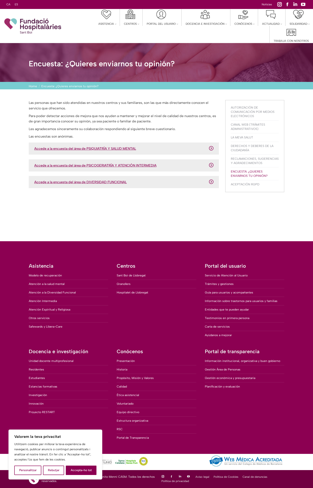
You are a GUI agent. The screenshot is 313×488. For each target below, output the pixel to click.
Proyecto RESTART (42, 412)
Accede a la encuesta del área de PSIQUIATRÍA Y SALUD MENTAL (85, 149)
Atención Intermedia (43, 301)
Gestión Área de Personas (222, 369)
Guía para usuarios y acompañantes (229, 292)
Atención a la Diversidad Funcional (52, 292)
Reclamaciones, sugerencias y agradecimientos (255, 161)
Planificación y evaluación (222, 386)
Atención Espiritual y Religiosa (49, 309)
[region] (55, 454)
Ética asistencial (128, 395)
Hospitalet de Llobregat (132, 292)
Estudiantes (37, 378)
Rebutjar (53, 470)
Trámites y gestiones (219, 284)
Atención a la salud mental (47, 284)
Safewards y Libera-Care (45, 326)
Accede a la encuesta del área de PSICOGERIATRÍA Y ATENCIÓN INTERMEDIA (95, 165)
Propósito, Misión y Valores (135, 378)
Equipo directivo (128, 412)
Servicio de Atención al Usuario (226, 275)
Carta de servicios (217, 326)
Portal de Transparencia (133, 438)
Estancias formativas (43, 386)
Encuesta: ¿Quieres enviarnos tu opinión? (249, 174)
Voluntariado (125, 403)
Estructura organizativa (132, 421)
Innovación (36, 403)
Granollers (124, 284)
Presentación (126, 361)
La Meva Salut (242, 137)
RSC (120, 429)
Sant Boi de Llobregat (131, 275)
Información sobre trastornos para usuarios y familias (241, 301)
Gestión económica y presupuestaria (230, 378)
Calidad (122, 386)
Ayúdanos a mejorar (218, 335)
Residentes (36, 369)
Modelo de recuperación (45, 275)
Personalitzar (28, 470)
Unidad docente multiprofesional (51, 361)
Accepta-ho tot (81, 470)
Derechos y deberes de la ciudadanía (252, 148)
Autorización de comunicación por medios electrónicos (252, 112)
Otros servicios (39, 318)
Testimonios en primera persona (227, 318)
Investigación (38, 395)
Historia (122, 369)
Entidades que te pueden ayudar (227, 309)
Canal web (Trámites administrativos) (248, 127)
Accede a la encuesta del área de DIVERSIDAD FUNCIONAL (80, 182)
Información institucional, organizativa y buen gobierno (242, 361)
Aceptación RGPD (245, 184)
